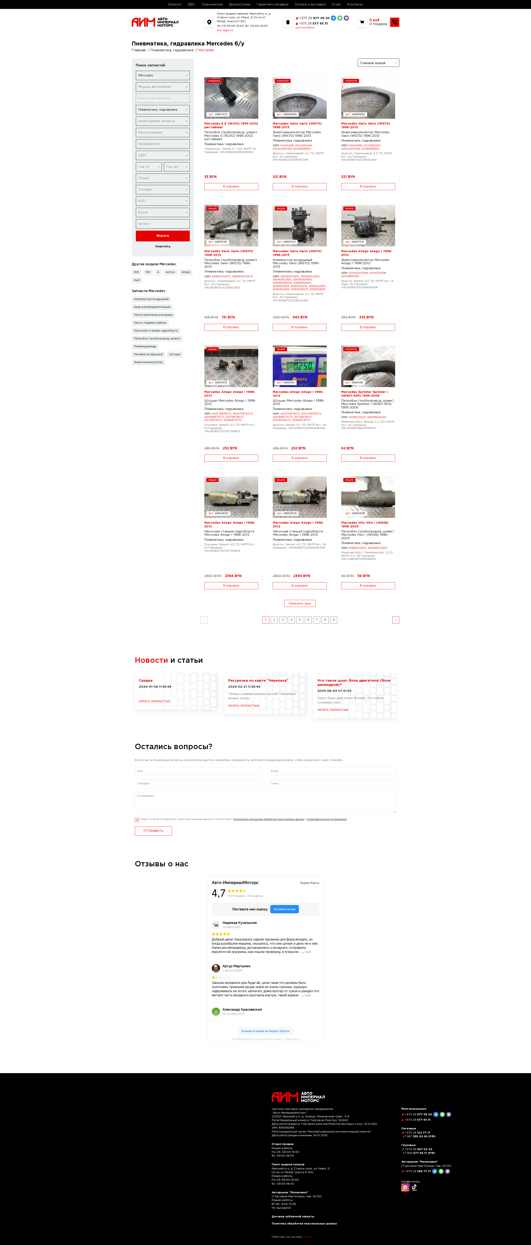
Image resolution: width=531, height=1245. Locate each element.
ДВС (191, 4)
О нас (336, 4)
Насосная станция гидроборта (156, 331)
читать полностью (154, 701)
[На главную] (155, 22)
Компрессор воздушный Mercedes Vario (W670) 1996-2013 (296, 263)
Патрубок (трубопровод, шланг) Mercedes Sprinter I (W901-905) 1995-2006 (367, 404)
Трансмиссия (212, 4)
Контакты (355, 4)
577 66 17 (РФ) (419, 1153)
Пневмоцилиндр (145, 346)
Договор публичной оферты (293, 1217)
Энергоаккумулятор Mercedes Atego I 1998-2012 (365, 262)
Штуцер (174, 354)
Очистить (163, 246)
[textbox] (163, 86)
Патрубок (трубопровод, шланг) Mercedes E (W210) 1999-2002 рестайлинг (230, 136)
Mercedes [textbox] (145, 75)
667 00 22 (418, 1149)
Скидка (146, 680)
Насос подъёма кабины (150, 323)
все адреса (225, 30)
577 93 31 (313, 23)
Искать (163, 235)
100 (136, 272)
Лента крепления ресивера (153, 315)
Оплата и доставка (310, 4)
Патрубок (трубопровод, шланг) (157, 339)
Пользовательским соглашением (327, 819)
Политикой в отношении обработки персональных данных (268, 819)
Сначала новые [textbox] (373, 63)
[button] (137, 280)
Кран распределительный (152, 307)
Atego (186, 272)
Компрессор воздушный (151, 299)
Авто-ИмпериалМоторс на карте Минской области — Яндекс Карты (265, 1039)
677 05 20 (315, 18)
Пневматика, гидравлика (224, 144)
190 (148, 272)
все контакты (305, 28)
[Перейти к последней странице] (395, 620)
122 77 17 (417, 1133)
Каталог (175, 4)
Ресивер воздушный (148, 354)
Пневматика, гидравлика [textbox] (157, 109)
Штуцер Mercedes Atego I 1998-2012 (230, 402)
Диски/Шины (239, 4)
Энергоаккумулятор (148, 362)
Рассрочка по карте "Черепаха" (258, 680)
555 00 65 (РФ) (419, 1136)
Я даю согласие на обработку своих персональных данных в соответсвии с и (244, 819)
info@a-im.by (410, 1182)
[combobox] (163, 75)
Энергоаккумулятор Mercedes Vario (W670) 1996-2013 (297, 134)
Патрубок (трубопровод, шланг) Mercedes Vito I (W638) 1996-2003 (367, 535)
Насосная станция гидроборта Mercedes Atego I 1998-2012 (229, 533)
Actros (170, 272)
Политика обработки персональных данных (304, 1224)
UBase (307, 1237)
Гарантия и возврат (273, 4)
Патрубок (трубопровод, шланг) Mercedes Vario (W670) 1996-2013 (230, 263)
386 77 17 (418, 1171)
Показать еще (300, 603)
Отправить (153, 830)
